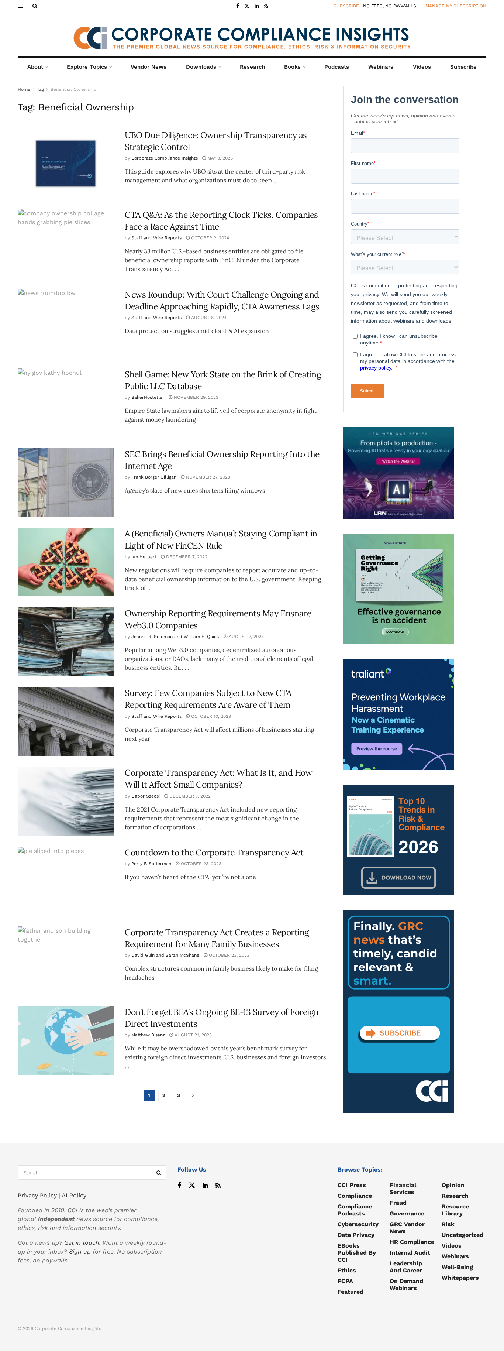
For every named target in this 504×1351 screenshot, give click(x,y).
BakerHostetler (147, 397)
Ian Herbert (143, 556)
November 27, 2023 (207, 477)
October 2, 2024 (209, 237)
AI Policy (74, 1195)
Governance (407, 1213)
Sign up (80, 1251)
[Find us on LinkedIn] (257, 6)
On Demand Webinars (406, 1285)
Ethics (347, 1270)
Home (24, 89)
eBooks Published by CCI (357, 1252)
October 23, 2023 (200, 863)
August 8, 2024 (208, 317)
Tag (40, 89)
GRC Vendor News (407, 1228)
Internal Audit (410, 1252)
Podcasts (336, 67)
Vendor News (148, 67)
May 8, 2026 (219, 158)
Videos (422, 67)
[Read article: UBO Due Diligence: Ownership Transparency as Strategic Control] (66, 163)
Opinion (453, 1185)
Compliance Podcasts (355, 1210)
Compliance (355, 1195)
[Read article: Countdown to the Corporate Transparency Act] (66, 881)
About (35, 67)
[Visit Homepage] (252, 34)
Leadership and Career (406, 1267)
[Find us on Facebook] (237, 6)
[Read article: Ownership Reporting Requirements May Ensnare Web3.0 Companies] (66, 641)
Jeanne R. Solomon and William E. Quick (175, 636)
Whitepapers (460, 1277)
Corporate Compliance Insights (164, 158)
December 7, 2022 (186, 556)
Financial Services (403, 1189)
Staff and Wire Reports (156, 237)
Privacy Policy (37, 1195)
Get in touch (81, 1242)
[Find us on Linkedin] (205, 1186)
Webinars (380, 67)
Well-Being (457, 1267)
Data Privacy (356, 1234)
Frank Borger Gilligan (153, 477)
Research (252, 67)
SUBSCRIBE (346, 5)
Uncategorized (462, 1234)
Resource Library (455, 1210)
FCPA (345, 1281)
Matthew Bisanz (148, 1035)
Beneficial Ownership (73, 89)
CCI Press (352, 1185)
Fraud (398, 1202)
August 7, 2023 (245, 636)
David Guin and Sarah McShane (165, 955)
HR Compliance (412, 1241)
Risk (448, 1224)
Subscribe (463, 67)
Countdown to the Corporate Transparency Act (214, 852)
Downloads (201, 67)
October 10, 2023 (210, 716)
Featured (350, 1291)
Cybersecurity (358, 1224)
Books (292, 67)
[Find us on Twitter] (246, 6)
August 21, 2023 (192, 1035)
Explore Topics (87, 67)
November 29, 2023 (195, 397)
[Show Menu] (20, 6)
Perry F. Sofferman (151, 863)
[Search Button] (34, 6)
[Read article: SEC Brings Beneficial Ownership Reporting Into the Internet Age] (66, 482)
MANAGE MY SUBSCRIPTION (455, 5)
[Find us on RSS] (266, 6)
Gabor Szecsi (145, 796)
